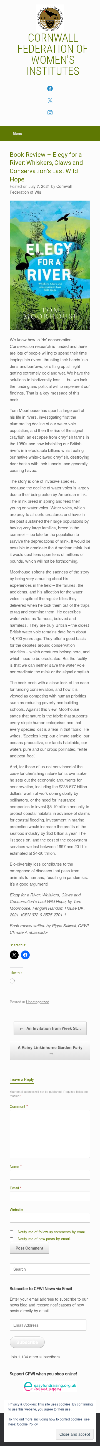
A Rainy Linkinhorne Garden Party (50, 1050)
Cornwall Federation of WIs (41, 189)
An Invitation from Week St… (50, 1028)
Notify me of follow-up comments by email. (52, 1231)
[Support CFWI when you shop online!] (50, 1386)
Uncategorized (37, 1001)
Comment (19, 1106)
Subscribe (27, 1342)
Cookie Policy (27, 1424)
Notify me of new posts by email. (44, 1238)
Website (16, 1209)
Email (15, 1187)
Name (16, 1166)
